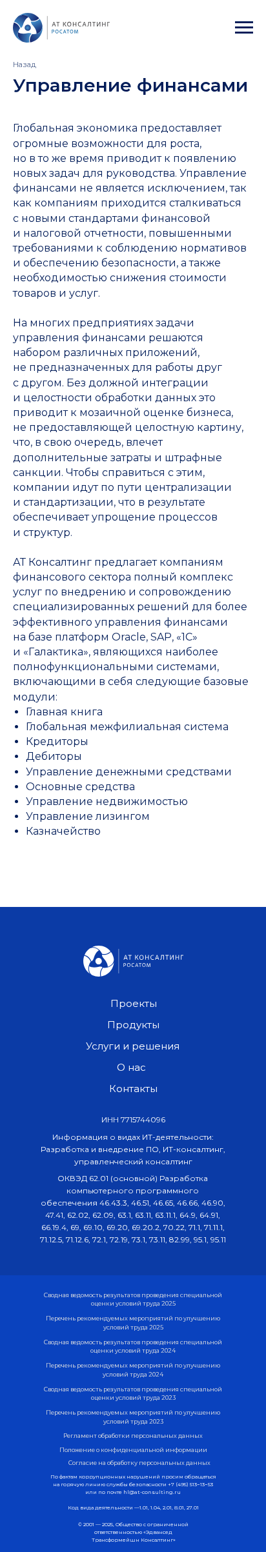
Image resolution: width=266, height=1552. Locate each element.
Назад (24, 64)
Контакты (133, 1088)
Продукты (133, 1025)
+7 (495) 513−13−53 (190, 1484)
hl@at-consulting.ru (152, 1492)
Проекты (133, 1003)
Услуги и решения (132, 1046)
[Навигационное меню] (244, 27)
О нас (131, 1067)
